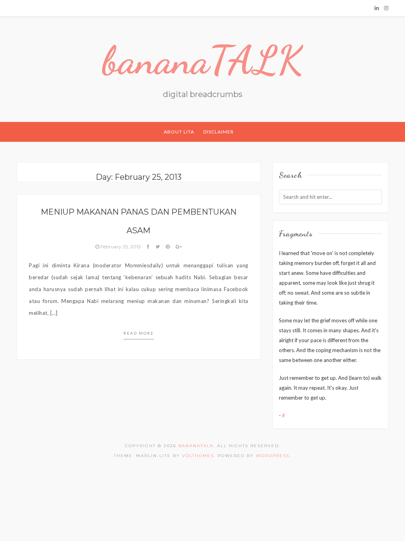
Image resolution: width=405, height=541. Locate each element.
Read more (138, 333)
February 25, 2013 (120, 247)
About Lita (179, 132)
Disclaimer (218, 132)
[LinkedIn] (377, 8)
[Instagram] (386, 8)
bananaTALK (202, 60)
